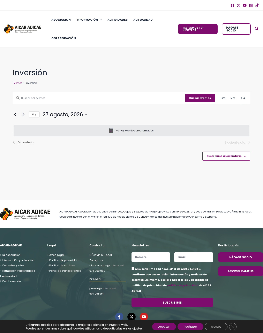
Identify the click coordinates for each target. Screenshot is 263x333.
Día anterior (26, 142)
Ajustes (216, 327)
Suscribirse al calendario (224, 156)
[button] (100, 19)
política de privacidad (182, 285)
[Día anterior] (15, 114)
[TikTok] (257, 5)
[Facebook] (232, 5)
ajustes (137, 328)
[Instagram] (251, 5)
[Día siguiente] (23, 114)
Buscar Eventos (200, 98)
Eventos (17, 83)
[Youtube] (245, 5)
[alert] (131, 130)
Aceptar (164, 327)
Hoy (34, 114)
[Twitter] (238, 5)
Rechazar (190, 327)
